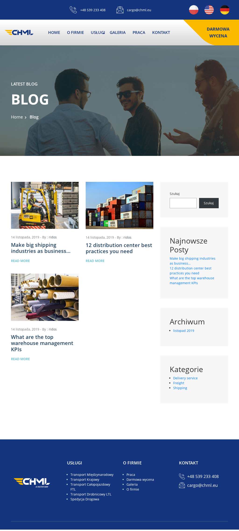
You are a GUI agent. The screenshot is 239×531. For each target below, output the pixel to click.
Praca (139, 32)
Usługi (98, 32)
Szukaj (175, 193)
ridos (53, 237)
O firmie (75, 32)
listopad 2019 (183, 330)
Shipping (180, 388)
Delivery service (185, 378)
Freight (178, 383)
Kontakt (161, 32)
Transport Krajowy (84, 479)
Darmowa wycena (218, 32)
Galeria (118, 32)
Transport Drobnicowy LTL (90, 494)
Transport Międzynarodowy (91, 474)
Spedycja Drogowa (84, 499)
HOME (54, 32)
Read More (20, 260)
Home (17, 117)
